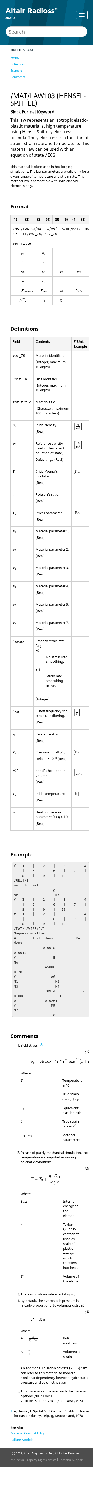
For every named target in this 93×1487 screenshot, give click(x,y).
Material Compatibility (28, 1433)
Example (16, 70)
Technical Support (71, 1460)
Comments (18, 77)
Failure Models (22, 1439)
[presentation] (23, 253)
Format (15, 57)
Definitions (18, 64)
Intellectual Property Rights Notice (33, 1460)
